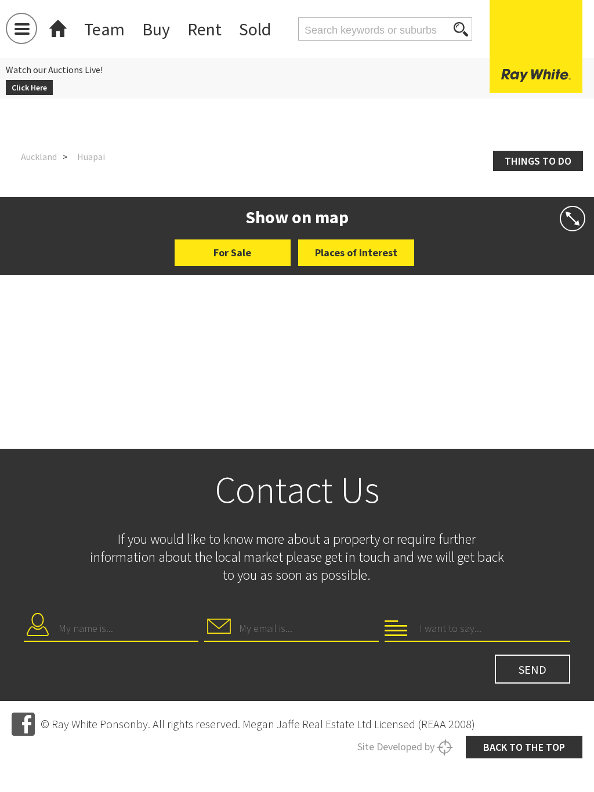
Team (104, 29)
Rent (204, 29)
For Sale (232, 252)
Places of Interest (356, 252)
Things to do (538, 161)
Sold (255, 29)
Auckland (39, 156)
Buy (156, 29)
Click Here (29, 87)
